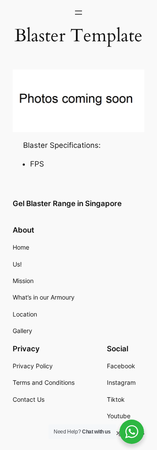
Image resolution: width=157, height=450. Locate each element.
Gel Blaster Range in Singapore (67, 203)
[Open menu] (78, 12)
